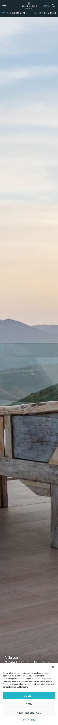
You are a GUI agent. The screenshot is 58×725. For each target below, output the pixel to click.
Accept (29, 695)
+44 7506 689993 (46, 12)
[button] (53, 667)
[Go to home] (29, 5)
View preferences (29, 712)
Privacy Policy (29, 720)
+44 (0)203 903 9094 (16, 12)
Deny (29, 704)
